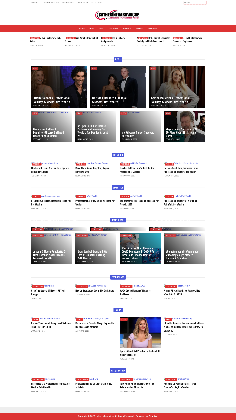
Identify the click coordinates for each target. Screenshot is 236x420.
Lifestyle (113, 28)
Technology (38, 286)
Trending (152, 28)
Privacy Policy (68, 3)
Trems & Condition (51, 3)
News (91, 28)
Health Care (38, 229)
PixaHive (152, 416)
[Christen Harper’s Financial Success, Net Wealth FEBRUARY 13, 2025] (118, 87)
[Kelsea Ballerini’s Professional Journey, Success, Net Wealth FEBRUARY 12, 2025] (177, 87)
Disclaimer (35, 3)
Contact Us (83, 3)
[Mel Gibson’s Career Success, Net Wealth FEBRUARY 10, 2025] (130, 112)
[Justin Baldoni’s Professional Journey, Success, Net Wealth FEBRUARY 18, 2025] (59, 87)
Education (35, 38)
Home (82, 28)
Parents (127, 28)
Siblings (139, 28)
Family (102, 28)
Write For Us (97, 3)
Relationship (38, 380)
